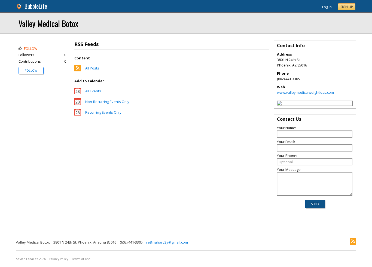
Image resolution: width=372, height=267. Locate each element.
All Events (93, 91)
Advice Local (25, 259)
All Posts (92, 68)
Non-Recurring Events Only (107, 101)
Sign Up (346, 7)
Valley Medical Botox (48, 23)
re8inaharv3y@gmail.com (167, 242)
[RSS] (353, 241)
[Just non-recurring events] (77, 103)
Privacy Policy (58, 259)
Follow (31, 70)
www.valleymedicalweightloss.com (305, 92)
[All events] (77, 92)
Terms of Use (81, 259)
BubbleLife (36, 6)
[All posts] (77, 70)
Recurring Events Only (103, 112)
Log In (327, 6)
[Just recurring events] (77, 114)
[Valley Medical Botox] (279, 104)
